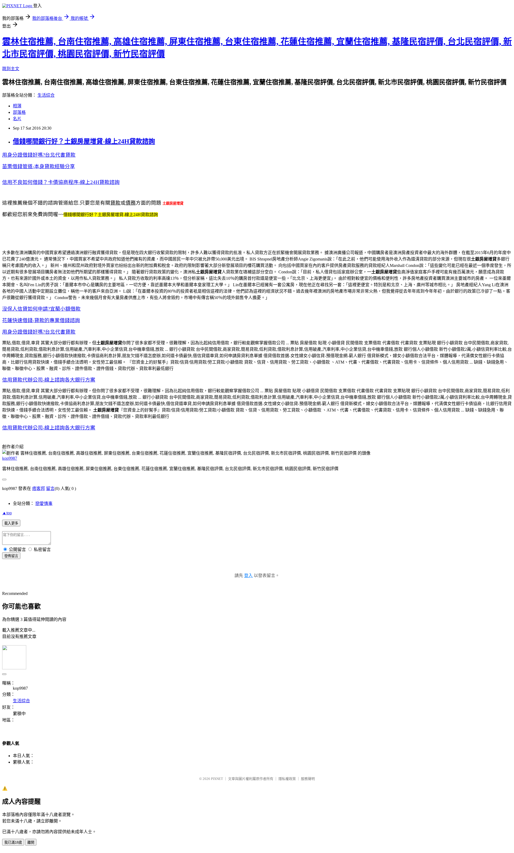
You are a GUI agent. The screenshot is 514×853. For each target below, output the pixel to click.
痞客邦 (38, 488)
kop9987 (9, 458)
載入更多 (11, 523)
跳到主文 (10, 68)
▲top (7, 513)
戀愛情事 (43, 503)
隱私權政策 (287, 779)
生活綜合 (46, 95)
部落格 (19, 112)
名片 (17, 118)
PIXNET (217, 779)
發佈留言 (11, 556)
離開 (30, 842)
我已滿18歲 (13, 842)
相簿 (17, 106)
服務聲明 (308, 779)
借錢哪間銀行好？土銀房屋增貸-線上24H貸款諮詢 (84, 141)
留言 (50, 488)
